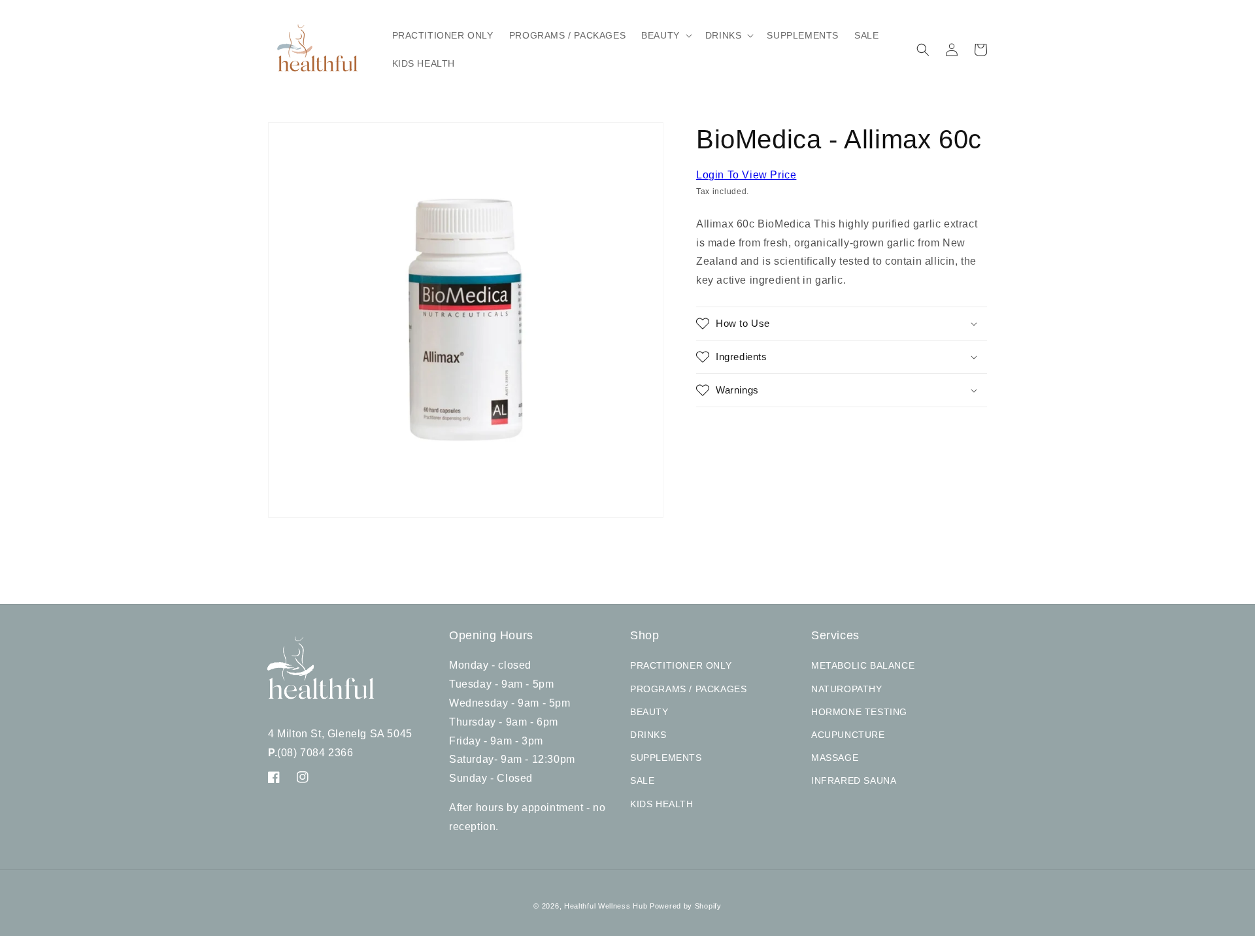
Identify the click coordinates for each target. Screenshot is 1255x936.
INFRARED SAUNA (853, 780)
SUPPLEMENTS (666, 757)
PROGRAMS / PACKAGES (688, 689)
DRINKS (648, 734)
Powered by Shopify (686, 906)
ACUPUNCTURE (848, 734)
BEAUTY (649, 712)
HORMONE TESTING (859, 712)
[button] (665, 35)
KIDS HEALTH (662, 804)
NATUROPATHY (846, 689)
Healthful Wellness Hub (605, 906)
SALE (642, 780)
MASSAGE (834, 757)
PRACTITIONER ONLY (680, 665)
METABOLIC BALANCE (862, 665)
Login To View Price (746, 174)
